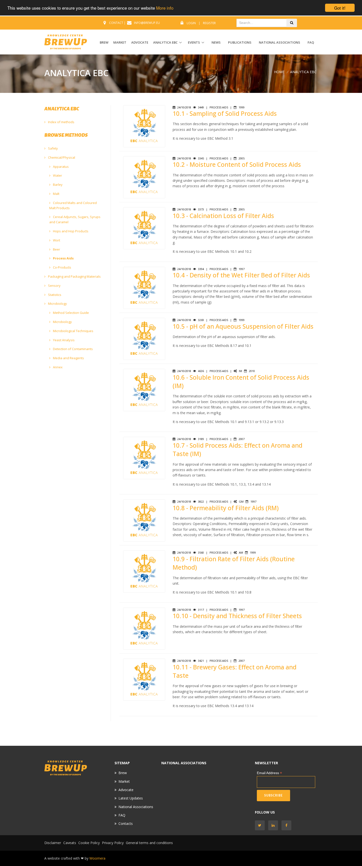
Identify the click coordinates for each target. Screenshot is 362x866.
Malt (55, 193)
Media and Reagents (68, 358)
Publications (239, 42)
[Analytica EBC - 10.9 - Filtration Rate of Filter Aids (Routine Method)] (144, 571)
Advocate (125, 789)
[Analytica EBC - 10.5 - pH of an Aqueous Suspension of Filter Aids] (144, 338)
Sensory (54, 285)
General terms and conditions (149, 842)
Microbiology (57, 303)
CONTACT (116, 23)
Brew (122, 772)
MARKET (119, 42)
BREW (104, 42)
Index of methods (60, 122)
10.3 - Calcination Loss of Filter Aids (223, 216)
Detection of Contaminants (72, 349)
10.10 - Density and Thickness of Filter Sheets (237, 616)
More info (164, 8)
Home (279, 71)
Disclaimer (52, 842)
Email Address (269, 773)
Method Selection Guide (70, 312)
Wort (56, 240)
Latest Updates (130, 798)
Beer (56, 249)
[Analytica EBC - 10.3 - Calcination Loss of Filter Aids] (144, 227)
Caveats (69, 842)
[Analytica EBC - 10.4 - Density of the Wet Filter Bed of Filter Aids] (144, 287)
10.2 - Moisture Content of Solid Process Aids (237, 164)
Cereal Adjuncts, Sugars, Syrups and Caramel (74, 219)
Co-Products (61, 267)
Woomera (97, 858)
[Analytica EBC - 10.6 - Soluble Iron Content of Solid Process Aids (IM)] (144, 389)
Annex (57, 367)
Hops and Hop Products (70, 231)
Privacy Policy (113, 842)
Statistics (54, 294)
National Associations (279, 42)
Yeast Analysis (63, 340)
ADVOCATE (139, 42)
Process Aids (63, 258)
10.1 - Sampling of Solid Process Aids (225, 113)
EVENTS (194, 42)
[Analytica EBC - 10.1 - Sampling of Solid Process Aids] (144, 125)
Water (57, 175)
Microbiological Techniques (72, 331)
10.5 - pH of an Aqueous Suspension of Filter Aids (243, 326)
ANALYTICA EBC (165, 42)
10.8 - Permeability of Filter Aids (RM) (226, 508)
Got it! (340, 8)
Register (209, 23)
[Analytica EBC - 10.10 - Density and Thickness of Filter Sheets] (144, 628)
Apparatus (60, 166)
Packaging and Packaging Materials (74, 276)
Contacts (125, 823)
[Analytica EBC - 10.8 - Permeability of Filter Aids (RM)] (144, 520)
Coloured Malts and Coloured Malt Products (73, 205)
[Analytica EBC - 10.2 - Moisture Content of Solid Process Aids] (144, 176)
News (216, 42)
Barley (57, 184)
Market (124, 781)
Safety (52, 148)
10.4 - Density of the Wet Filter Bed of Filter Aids (241, 275)
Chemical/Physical (61, 157)
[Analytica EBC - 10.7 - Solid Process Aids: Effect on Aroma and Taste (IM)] (144, 457)
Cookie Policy (89, 842)
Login (191, 23)
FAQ (311, 42)
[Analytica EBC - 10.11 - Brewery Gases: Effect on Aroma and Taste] (144, 679)
